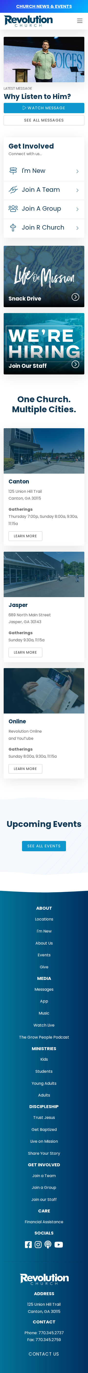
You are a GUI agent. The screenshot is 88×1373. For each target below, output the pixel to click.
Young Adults (44, 1083)
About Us (44, 943)
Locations (44, 919)
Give (44, 967)
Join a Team (44, 1176)
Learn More (25, 536)
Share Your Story (44, 1153)
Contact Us (44, 1354)
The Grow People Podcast (44, 1037)
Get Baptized (44, 1129)
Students (44, 1071)
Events (44, 955)
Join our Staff (44, 1199)
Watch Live (44, 1025)
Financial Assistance (44, 1222)
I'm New (44, 931)
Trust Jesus (44, 1117)
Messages (44, 989)
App (44, 1001)
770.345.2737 (51, 1333)
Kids (44, 1059)
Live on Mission (44, 1141)
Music (44, 1013)
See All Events (44, 846)
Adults (44, 1095)
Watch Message (45, 108)
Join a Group (44, 1187)
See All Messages (44, 120)
